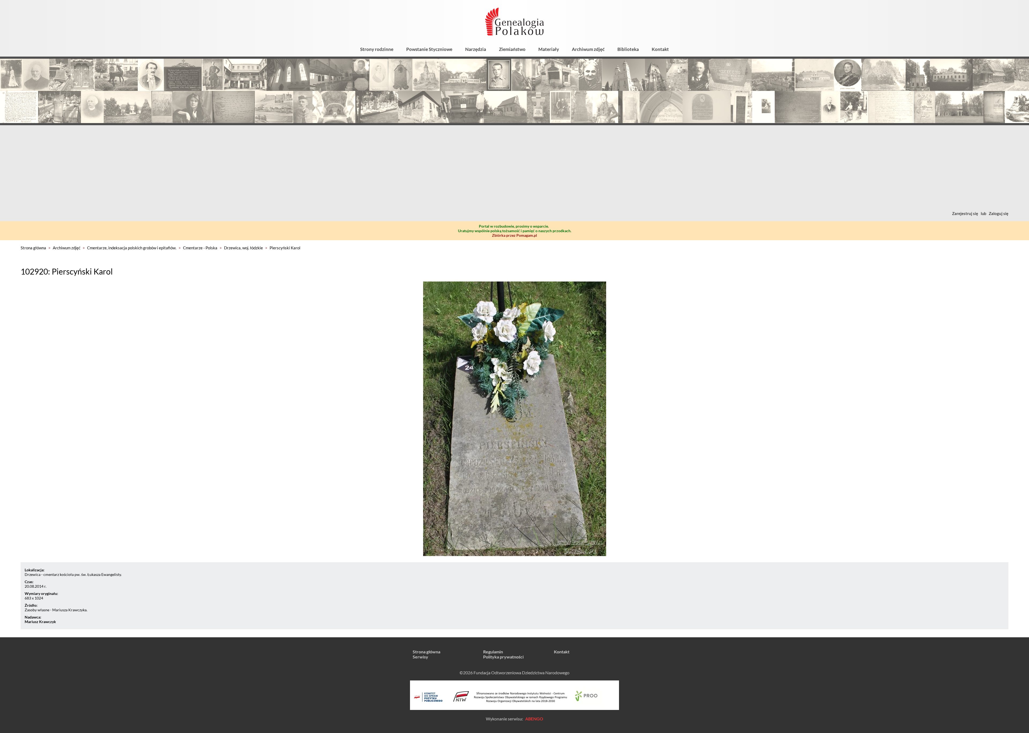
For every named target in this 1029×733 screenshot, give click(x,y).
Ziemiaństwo (512, 49)
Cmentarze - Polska (200, 247)
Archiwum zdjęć (588, 49)
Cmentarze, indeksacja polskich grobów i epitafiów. (131, 247)
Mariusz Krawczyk (40, 621)
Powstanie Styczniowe (429, 49)
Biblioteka (628, 49)
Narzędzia (475, 49)
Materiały (548, 49)
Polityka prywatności (503, 656)
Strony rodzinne (376, 49)
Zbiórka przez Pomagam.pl (514, 235)
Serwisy (420, 656)
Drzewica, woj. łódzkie (243, 247)
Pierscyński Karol (285, 247)
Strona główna (33, 247)
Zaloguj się (998, 213)
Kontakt (660, 49)
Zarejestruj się (965, 213)
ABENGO (534, 718)
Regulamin (493, 651)
